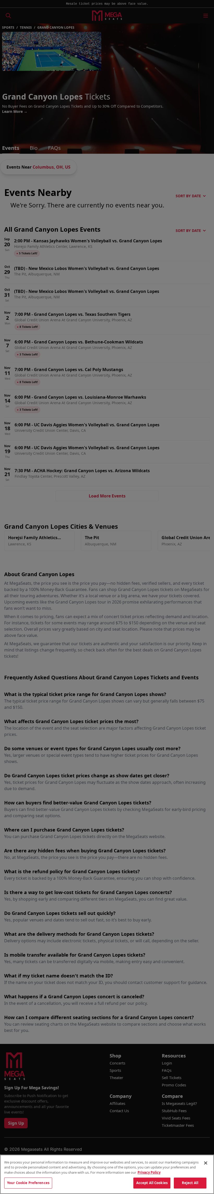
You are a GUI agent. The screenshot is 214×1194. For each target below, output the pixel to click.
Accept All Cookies (152, 1182)
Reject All (190, 1182)
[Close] (205, 1163)
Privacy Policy (149, 1172)
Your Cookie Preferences (28, 1182)
